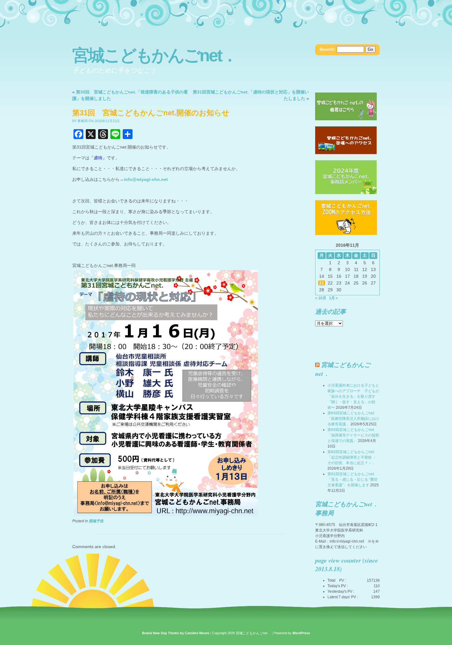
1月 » (333, 298)
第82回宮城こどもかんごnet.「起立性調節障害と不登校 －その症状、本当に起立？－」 (351, 457)
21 (321, 283)
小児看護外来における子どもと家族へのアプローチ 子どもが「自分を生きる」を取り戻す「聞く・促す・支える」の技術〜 (353, 396)
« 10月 (320, 298)
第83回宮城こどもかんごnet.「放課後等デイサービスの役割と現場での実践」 (353, 435)
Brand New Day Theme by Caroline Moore (175, 633)
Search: (327, 49)
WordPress (301, 633)
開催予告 (96, 521)
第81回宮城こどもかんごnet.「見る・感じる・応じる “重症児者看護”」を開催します (352, 479)
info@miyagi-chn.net (146, 179)
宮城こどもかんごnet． (154, 55)
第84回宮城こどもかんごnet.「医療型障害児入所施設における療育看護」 (353, 418)
